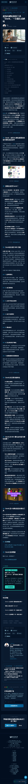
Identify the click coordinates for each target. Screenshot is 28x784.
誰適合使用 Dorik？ (9, 65)
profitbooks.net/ (16, 132)
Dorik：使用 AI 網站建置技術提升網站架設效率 (14, 62)
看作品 (20, 725)
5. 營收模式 (8, 77)
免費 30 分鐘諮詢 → (10, 725)
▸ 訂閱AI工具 (14, 755)
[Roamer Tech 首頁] (14, 737)
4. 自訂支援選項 (9, 75)
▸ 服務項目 (14, 754)
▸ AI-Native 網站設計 (14, 765)
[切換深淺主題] (26, 2)
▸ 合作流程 (14, 759)
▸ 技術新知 (14, 758)
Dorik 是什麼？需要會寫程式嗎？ (13, 601)
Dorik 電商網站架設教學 (11, 559)
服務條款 (22, 747)
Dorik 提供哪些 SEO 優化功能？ (14, 614)
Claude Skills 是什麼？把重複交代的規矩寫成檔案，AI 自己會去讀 (13, 668)
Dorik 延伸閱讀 (8, 91)
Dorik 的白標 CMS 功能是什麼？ (14, 610)
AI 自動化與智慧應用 (14, 8)
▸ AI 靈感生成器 (14, 772)
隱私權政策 (18, 747)
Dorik (4, 113)
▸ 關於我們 (14, 752)
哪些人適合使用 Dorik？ (11, 606)
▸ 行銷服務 (14, 773)
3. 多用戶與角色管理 (10, 73)
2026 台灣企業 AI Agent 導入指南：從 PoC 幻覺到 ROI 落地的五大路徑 (13, 676)
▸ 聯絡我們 (14, 760)
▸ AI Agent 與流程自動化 (14, 767)
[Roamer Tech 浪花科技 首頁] (13, 2)
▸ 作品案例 (14, 756)
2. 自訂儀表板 (8, 71)
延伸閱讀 (7, 89)
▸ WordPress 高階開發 (14, 771)
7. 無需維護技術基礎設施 (10, 81)
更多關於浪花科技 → (13, 658)
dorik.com (16, 181)
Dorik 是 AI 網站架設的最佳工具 (12, 87)
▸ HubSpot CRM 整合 (14, 769)
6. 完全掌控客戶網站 (10, 79)
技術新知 (7, 8)
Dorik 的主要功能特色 (9, 83)
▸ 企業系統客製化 (14, 768)
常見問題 (6, 93)
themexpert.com (16, 242)
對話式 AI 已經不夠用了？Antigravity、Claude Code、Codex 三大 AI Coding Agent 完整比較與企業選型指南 (13, 673)
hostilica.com (16, 372)
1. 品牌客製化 (8, 69)
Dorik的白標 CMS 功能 (9, 67)
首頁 (3, 8)
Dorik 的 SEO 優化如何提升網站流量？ (13, 85)
